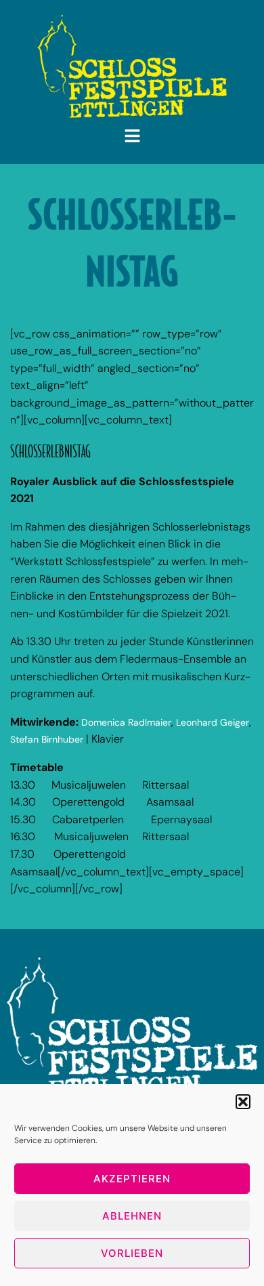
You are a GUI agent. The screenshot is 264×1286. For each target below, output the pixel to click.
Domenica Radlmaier (126, 722)
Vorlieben (132, 1253)
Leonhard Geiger (212, 722)
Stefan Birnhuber (46, 739)
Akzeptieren (132, 1178)
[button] (243, 1101)
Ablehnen (132, 1215)
